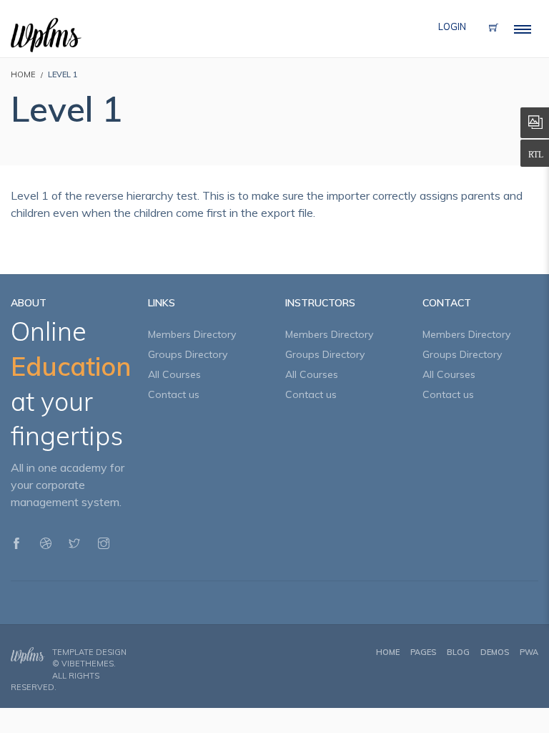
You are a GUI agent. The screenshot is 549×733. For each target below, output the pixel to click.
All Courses (174, 374)
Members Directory (192, 334)
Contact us (173, 394)
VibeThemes (87, 664)
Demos (494, 652)
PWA (529, 652)
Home (388, 652)
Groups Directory (187, 354)
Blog (458, 652)
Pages (423, 652)
